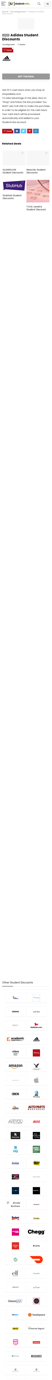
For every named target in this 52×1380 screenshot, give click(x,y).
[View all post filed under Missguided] (36, 1356)
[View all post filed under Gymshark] (15, 1315)
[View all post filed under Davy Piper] (15, 1259)
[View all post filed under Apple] (36, 1080)
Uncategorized (18, 11)
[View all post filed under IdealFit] (15, 1342)
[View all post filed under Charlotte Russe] (15, 1232)
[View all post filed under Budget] (15, 1218)
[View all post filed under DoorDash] (36, 1259)
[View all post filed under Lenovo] (36, 1342)
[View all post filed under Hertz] (15, 1328)
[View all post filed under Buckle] (36, 1204)
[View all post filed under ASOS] (15, 1094)
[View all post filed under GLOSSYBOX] (36, 1301)
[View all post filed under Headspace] (36, 1315)
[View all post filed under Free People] (36, 1287)
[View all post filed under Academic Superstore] (15, 1039)
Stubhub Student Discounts (12, 197)
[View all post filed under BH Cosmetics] (15, 1177)
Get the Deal (26, 76)
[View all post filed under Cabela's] (36, 1218)
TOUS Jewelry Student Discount (36, 208)
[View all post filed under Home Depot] (36, 1328)
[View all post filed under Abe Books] (36, 1025)
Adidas (22, 44)
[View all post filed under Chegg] (36, 1232)
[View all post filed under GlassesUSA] (15, 1301)
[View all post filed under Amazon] (15, 1067)
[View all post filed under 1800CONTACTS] (15, 1011)
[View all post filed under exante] (36, 1273)
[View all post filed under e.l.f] (15, 1273)
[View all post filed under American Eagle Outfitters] (36, 1067)
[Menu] (3, 4)
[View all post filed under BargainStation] (15, 1149)
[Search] (39, 4)
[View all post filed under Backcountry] (15, 1135)
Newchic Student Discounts (36, 171)
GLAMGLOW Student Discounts (13, 171)
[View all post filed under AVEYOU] (15, 1122)
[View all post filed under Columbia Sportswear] (36, 1246)
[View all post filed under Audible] (15, 1108)
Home (5, 11)
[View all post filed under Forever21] (15, 1287)
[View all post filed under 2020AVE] (36, 1011)
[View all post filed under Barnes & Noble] (36, 1149)
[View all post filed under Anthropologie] (15, 1080)
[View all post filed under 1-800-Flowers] (15, 998)
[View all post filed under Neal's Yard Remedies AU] (15, 1370)
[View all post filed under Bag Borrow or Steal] (36, 1135)
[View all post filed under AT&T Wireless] (36, 1094)
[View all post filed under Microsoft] (15, 1356)
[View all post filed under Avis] (36, 1122)
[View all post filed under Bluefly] (15, 1191)
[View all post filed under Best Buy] (36, 1163)
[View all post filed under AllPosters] (36, 1053)
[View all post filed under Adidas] (36, 1039)
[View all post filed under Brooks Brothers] (15, 1204)
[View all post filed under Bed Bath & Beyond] (15, 1163)
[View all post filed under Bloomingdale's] (36, 1177)
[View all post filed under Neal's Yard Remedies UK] (36, 1370)
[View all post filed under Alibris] (15, 1053)
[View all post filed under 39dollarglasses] (15, 1025)
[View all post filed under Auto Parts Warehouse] (36, 1108)
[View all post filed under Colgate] (15, 1246)
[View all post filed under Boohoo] (36, 1191)
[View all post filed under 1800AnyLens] (36, 998)
